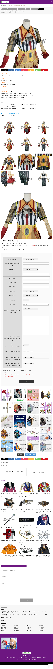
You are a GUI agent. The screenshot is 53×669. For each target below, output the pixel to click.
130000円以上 (29, 630)
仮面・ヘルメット (32, 611)
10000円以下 (16, 625)
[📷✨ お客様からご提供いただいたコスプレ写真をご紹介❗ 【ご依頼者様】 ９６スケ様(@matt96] (46, 421)
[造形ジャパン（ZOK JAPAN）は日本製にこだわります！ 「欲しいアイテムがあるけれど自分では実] (7, 395)
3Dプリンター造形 (5, 612)
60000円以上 (41, 627)
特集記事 (2, 609)
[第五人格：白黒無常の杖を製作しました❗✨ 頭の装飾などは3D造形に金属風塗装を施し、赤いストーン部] (7, 408)
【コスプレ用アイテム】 (5, 611)
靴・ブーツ (44, 611)
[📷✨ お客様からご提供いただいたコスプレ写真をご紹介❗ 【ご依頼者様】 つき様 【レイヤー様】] (33, 421)
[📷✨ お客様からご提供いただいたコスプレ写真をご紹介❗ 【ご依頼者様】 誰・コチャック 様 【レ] (33, 408)
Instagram (27, 655)
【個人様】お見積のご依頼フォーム (11, 657)
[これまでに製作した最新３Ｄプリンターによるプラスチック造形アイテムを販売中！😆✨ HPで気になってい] (33, 395)
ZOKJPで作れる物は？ (32, 659)
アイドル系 (21, 614)
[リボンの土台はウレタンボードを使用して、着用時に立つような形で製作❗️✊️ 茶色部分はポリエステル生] (46, 395)
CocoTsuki (47, 463)
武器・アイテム (12, 612)
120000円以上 (16, 630)
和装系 (46, 614)
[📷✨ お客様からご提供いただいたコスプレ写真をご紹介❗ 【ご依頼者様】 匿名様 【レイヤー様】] (46, 446)
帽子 (23, 611)
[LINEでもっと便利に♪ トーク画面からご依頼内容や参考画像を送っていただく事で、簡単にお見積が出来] (20, 395)
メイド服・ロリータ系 (31, 614)
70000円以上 (3, 628)
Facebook (25, 655)
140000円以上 (41, 630)
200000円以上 (16, 631)
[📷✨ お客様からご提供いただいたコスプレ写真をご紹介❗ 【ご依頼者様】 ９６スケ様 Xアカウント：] (7, 433)
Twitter (23, 655)
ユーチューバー (21, 463)
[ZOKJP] (5, 1)
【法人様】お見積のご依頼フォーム (24, 657)
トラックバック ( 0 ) (39, 565)
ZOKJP (24, 663)
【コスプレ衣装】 (4, 614)
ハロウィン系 (4, 615)
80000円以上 (16, 628)
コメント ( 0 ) (14, 565)
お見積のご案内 (44, 657)
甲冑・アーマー (38, 611)
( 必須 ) (4, 576)
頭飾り (26, 611)
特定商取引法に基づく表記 (36, 657)
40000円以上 (16, 627)
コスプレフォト (8, 617)
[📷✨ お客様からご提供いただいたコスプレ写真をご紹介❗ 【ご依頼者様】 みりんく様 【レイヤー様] (33, 446)
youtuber (31, 463)
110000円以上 (3, 630)
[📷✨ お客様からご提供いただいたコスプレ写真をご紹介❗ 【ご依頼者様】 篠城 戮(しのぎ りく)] (20, 433)
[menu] (51, 2)
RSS (29, 655)
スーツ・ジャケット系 (40, 614)
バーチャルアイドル (14, 463)
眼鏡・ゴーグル (13, 611)
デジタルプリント (37, 463)
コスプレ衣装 (42, 463)
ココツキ (4, 463)
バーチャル (8, 463)
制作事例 (2, 617)
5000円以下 (3, 625)
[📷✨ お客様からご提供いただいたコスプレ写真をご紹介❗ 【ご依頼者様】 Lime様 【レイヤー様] (20, 408)
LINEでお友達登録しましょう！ (22, 659)
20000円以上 (41, 625)
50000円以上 (28, 627)
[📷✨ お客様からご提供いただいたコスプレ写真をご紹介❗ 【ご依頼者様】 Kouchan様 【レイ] (20, 446)
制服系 (25, 614)
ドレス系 (16, 614)
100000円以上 (41, 628)
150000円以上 (3, 631)
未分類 (2, 620)
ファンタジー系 (11, 614)
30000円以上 (3, 627)
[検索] (48, 2)
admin (7, 462)
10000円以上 (28, 625)
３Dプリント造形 (27, 463)
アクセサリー (19, 611)
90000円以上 (28, 628)
